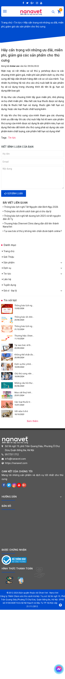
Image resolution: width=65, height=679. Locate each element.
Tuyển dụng (9, 285)
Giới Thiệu (8, 257)
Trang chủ (8, 251)
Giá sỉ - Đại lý (10, 290)
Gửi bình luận (15, 193)
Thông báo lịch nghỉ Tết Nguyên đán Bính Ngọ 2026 (31, 207)
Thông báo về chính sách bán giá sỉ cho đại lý (27, 211)
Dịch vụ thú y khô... (23, 364)
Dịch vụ (7, 268)
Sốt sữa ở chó (21, 411)
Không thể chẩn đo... (24, 354)
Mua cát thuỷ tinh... (23, 392)
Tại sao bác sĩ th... (23, 345)
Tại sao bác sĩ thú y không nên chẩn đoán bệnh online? (33, 231)
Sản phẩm (8, 262)
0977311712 (12, 454)
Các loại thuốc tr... (23, 402)
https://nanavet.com (16, 463)
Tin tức (7, 273)
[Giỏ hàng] (59, 12)
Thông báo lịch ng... (24, 305)
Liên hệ (7, 279)
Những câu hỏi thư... (24, 383)
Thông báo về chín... (24, 317)
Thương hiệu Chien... (24, 335)
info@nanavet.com (15, 458)
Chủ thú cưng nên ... (24, 373)
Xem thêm (32, 421)
